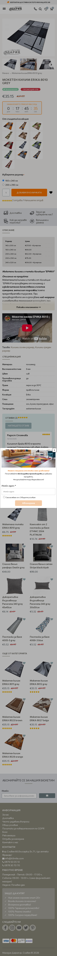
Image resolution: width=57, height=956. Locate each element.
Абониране (28, 503)
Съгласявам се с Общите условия (20, 497)
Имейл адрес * (9, 485)
